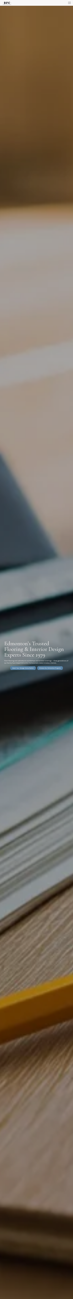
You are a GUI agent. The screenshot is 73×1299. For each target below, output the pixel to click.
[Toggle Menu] (69, 3)
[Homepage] (7, 3)
